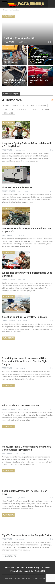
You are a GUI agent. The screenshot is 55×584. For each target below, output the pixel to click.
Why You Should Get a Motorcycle (20, 405)
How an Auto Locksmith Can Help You (39, 80)
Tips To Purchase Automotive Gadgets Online (27, 535)
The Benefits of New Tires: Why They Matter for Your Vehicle (40, 59)
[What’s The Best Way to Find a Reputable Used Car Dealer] (16, 260)
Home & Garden (8, 113)
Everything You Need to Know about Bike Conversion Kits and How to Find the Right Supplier (25, 361)
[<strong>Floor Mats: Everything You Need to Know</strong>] (15, 75)
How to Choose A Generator (17, 187)
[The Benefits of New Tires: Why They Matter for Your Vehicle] (40, 55)
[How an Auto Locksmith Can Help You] (40, 75)
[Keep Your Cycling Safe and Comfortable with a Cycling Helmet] (16, 130)
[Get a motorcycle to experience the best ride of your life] (16, 216)
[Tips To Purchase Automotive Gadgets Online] (16, 522)
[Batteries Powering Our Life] (27, 29)
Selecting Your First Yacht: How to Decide (24, 317)
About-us (28, 571)
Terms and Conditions (14, 567)
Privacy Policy (16, 571)
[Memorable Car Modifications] (15, 55)
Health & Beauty (45, 109)
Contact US (40, 571)
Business (6, 105)
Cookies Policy (32, 567)
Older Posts (10, 556)
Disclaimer (45, 567)
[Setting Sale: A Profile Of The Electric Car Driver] (16, 478)
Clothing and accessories (36, 105)
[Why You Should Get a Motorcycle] (16, 393)
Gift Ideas (33, 109)
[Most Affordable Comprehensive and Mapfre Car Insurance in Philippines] (16, 434)
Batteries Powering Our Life (19, 38)
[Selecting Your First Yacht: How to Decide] (16, 304)
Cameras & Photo (18, 105)
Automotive (8, 16)
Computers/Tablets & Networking (15, 109)
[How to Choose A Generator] (16, 174)
